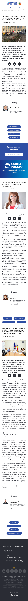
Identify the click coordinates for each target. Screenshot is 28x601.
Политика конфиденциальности (14, 583)
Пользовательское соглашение (14, 582)
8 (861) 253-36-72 (14, 558)
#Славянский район (14, 126)
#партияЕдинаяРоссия (14, 533)
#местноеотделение (14, 526)
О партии (5, 544)
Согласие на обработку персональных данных (14, 587)
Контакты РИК (19, 546)
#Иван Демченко (14, 133)
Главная (4, 7)
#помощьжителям (9, 322)
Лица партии (18, 544)
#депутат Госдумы (14, 130)
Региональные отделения (7, 547)
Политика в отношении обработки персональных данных (14, 586)
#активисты (14, 529)
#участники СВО (14, 137)
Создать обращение (14, 154)
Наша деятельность (12, 7)
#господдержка (19, 318)
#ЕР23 (7, 318)
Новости (21, 7)
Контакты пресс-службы (7, 551)
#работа (21, 322)
